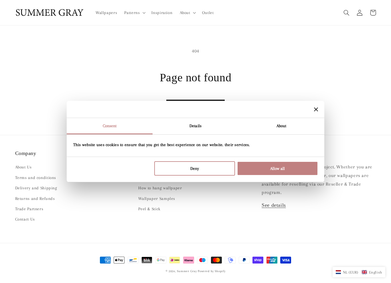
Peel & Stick (149, 209)
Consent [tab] (110, 125)
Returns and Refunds (35, 198)
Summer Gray (187, 271)
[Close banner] (316, 109)
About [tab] (282, 125)
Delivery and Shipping (36, 188)
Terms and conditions (35, 177)
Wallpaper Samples (156, 198)
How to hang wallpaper (160, 188)
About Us (23, 167)
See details (274, 205)
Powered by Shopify (211, 271)
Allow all (277, 168)
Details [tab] (195, 125)
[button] (346, 12)
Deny (194, 168)
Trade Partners (29, 209)
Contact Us (25, 219)
